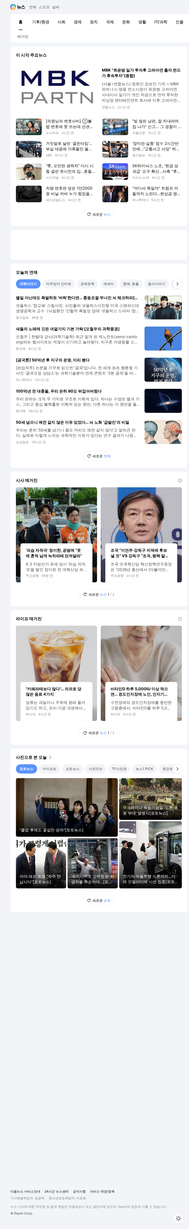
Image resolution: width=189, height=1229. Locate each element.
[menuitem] (20, 22)
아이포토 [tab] (49, 769)
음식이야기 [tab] (156, 284)
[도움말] (180, 480)
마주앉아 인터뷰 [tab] (58, 284)
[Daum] (13, 7)
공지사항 (79, 1191)
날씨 (55, 7)
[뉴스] (21, 7)
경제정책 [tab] (87, 284)
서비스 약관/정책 (102, 1191)
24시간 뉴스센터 (56, 1191)
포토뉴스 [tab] (26, 769)
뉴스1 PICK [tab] (144, 769)
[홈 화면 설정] (178, 1218)
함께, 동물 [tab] (131, 284)
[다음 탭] (177, 284)
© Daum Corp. (21, 1213)
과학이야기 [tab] (28, 284)
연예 (32, 7)
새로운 (101, 214)
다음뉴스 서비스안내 (25, 1191)
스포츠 (44, 7)
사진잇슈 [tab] (96, 769)
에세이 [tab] (108, 284)
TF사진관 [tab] (119, 769)
